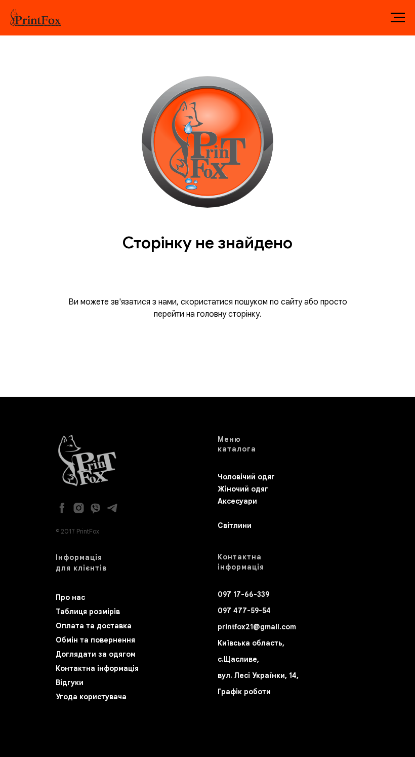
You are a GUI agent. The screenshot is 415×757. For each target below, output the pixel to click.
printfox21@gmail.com (257, 626)
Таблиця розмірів (88, 611)
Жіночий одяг (243, 489)
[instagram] (78, 508)
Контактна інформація (97, 668)
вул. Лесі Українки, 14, (258, 675)
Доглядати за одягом (96, 654)
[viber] (95, 508)
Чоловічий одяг (246, 476)
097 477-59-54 (244, 610)
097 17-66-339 (243, 594)
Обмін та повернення (95, 640)
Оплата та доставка (94, 625)
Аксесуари (237, 501)
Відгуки (70, 682)
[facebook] (62, 508)
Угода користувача (91, 696)
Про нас (70, 597)
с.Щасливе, (238, 659)
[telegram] (112, 508)
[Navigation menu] (398, 18)
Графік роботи (244, 691)
